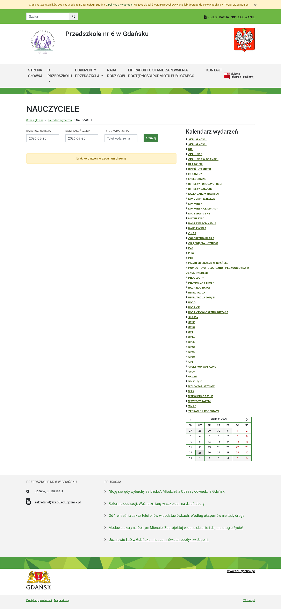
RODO (191, 302)
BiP (190, 149)
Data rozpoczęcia (38, 130)
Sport (192, 371)
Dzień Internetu (199, 169)
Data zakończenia (78, 130)
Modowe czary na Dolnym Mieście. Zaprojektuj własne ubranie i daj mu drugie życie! (176, 528)
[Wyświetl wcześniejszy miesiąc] (190, 420)
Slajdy (193, 317)
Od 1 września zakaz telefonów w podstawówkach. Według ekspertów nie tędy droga (176, 516)
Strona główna (35, 73)
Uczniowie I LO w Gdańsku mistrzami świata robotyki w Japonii (159, 540)
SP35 (191, 342)
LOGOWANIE (245, 17)
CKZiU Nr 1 (195, 154)
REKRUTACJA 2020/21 (201, 297)
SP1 (190, 332)
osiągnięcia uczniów (203, 243)
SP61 (191, 361)
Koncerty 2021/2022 (201, 198)
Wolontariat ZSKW (201, 386)
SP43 (191, 346)
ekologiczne (197, 178)
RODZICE (194, 307)
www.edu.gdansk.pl (241, 571)
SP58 (191, 356)
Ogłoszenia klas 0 (201, 238)
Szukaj (151, 138)
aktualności (197, 144)
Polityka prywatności (39, 600)
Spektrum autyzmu (202, 366)
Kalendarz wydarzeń (60, 120)
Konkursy (195, 203)
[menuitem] (59, 76)
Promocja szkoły (201, 282)
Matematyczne (199, 213)
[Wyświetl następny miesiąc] (247, 420)
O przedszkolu (60, 73)
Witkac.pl (249, 600)
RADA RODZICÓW (199, 287)
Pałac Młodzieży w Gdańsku (208, 262)
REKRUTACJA (196, 292)
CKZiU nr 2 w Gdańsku (203, 159)
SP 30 (191, 322)
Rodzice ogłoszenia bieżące (208, 312)
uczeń (192, 376)
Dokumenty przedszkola (87, 73)
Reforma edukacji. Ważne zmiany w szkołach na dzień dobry (156, 504)
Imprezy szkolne (200, 188)
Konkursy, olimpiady (203, 208)
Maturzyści (196, 218)
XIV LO (192, 406)
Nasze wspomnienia (202, 223)
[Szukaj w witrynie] (73, 16)
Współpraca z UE (200, 396)
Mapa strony (61, 600)
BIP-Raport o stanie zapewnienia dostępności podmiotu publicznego (161, 73)
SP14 (191, 337)
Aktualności (197, 139)
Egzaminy (195, 174)
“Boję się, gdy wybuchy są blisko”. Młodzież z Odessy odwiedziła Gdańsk (167, 491)
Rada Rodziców (116, 73)
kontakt (214, 70)
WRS (191, 391)
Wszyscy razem (199, 401)
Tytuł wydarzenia (117, 130)
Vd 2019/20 (195, 381)
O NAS (192, 233)
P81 (190, 258)
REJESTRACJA (218, 17)
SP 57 (191, 327)
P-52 (191, 253)
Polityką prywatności (120, 4)
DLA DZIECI (195, 164)
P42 (190, 248)
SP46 (191, 351)
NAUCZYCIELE (197, 228)
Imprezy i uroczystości (205, 183)
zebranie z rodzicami (203, 411)
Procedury (196, 277)
